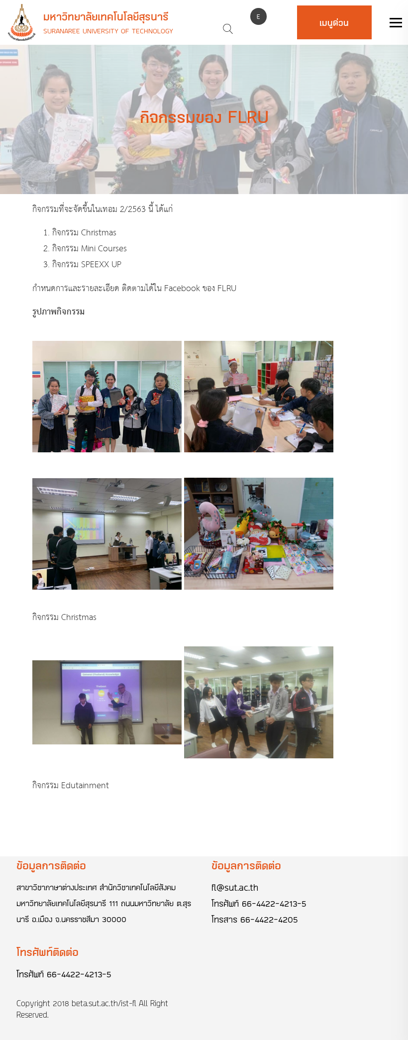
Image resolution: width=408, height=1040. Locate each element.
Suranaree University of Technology (108, 30)
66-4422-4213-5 (274, 903)
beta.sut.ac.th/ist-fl (104, 1003)
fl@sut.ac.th (234, 887)
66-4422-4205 (269, 919)
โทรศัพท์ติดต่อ (47, 951)
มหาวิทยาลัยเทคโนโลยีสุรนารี (106, 16)
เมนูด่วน (334, 22)
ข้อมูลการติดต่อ (51, 865)
